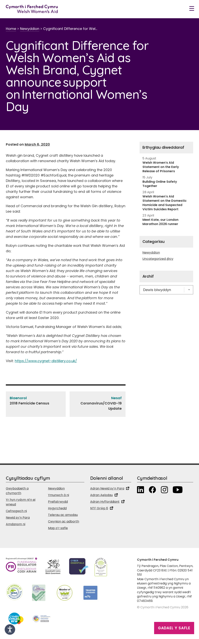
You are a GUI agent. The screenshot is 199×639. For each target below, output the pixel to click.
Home (11, 28)
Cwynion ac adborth (63, 521)
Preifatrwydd (58, 501)
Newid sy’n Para (18, 517)
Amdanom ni (15, 524)
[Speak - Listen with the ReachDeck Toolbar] (10, 629)
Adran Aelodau (101, 495)
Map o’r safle (58, 528)
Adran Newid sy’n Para (107, 488)
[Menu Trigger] (191, 8)
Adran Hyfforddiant (105, 501)
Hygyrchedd (57, 508)
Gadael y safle (174, 628)
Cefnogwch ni (16, 511)
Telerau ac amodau (63, 515)
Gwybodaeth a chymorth (17, 490)
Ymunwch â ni (58, 495)
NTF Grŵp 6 (99, 508)
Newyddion (29, 28)
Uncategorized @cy (157, 259)
